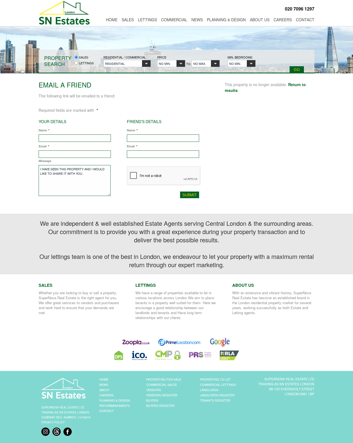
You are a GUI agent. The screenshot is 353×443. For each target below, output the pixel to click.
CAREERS (106, 395)
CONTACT (106, 410)
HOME (103, 379)
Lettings (147, 20)
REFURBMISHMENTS (114, 405)
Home (111, 20)
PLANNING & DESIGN (114, 400)
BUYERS (152, 400)
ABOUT (104, 390)
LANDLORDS (209, 390)
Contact (305, 20)
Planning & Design (226, 20)
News (197, 20)
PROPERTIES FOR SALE (163, 379)
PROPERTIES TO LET (215, 379)
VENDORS (153, 390)
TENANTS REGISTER (215, 400)
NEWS (103, 384)
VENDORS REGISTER (161, 395)
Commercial (174, 20)
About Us (259, 20)
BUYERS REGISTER (160, 405)
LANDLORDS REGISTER (217, 395)
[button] (127, 63)
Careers (283, 20)
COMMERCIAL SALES (161, 384)
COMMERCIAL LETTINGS (218, 384)
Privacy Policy (53, 422)
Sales (128, 20)
